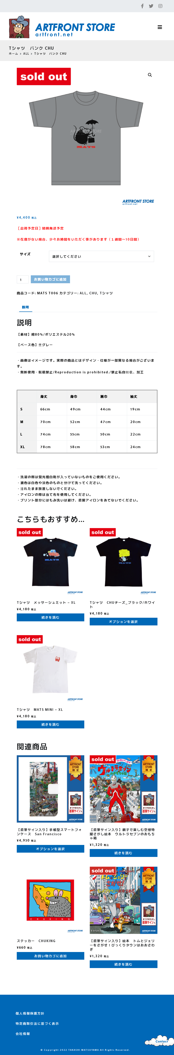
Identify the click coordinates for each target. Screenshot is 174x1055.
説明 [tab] (25, 306)
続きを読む (50, 617)
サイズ (25, 253)
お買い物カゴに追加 (50, 279)
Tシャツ (106, 292)
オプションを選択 (123, 621)
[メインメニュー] (160, 27)
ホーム (13, 53)
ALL (26, 53)
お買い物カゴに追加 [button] (50, 955)
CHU (93, 292)
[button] (150, 75)
